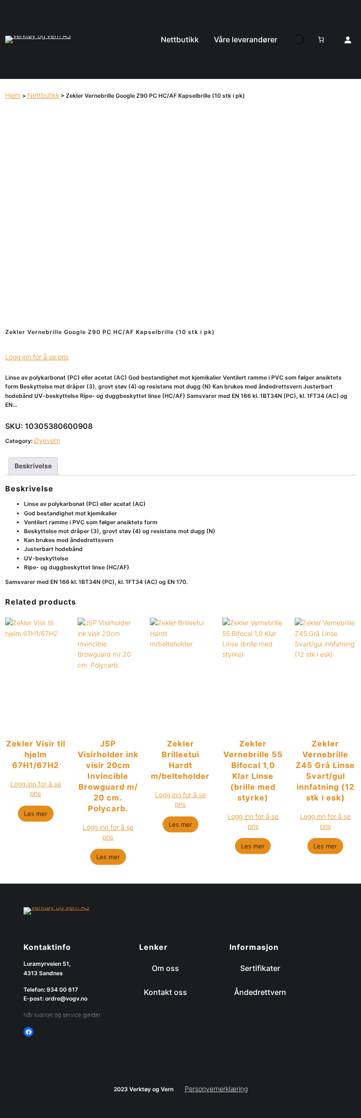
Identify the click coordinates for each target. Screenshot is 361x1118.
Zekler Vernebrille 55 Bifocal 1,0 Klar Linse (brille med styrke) (253, 770)
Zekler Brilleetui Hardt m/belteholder (180, 760)
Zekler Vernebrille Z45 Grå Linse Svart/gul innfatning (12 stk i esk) (325, 770)
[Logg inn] (348, 39)
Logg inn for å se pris (37, 357)
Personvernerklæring (216, 1089)
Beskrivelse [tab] (33, 466)
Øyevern (47, 440)
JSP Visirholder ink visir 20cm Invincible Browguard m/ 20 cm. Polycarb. (108, 776)
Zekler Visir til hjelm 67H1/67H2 (35, 754)
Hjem (13, 95)
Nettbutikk (43, 95)
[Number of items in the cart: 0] (321, 39)
